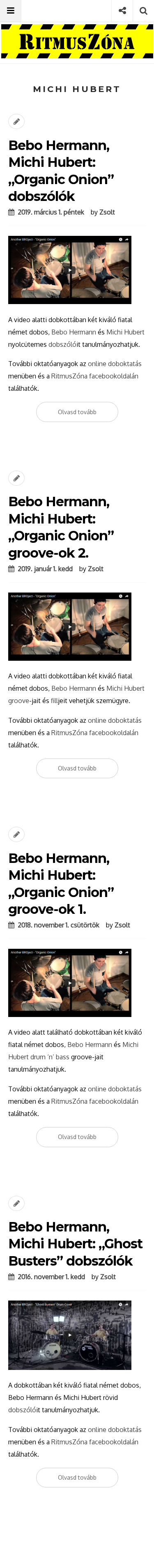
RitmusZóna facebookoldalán (94, 376)
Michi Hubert (125, 332)
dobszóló (62, 344)
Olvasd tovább (77, 411)
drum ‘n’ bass (49, 1057)
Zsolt (107, 212)
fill (54, 700)
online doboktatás (115, 364)
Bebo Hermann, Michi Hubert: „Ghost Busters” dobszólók (75, 1244)
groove (18, 700)
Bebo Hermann (73, 332)
